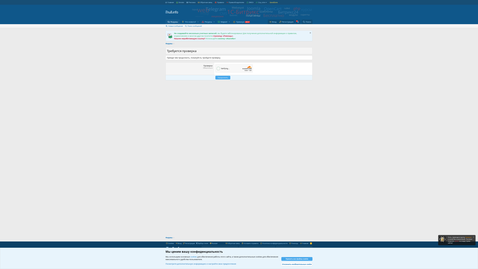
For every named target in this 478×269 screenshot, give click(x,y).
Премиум (240, 22)
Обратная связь (206, 2)
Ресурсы (208, 22)
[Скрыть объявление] (310, 33)
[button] (198, 22)
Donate (181, 2)
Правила (220, 2)
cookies (193, 256)
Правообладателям (236, 2)
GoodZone (274, 2)
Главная (171, 2)
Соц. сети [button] (261, 2)
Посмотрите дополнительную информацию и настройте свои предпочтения (201, 264)
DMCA (251, 2)
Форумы (174, 22)
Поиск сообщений (194, 26)
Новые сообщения (175, 26)
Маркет (224, 22)
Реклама (192, 2)
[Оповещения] (298, 22)
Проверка (207, 65)
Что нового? (190, 22)
